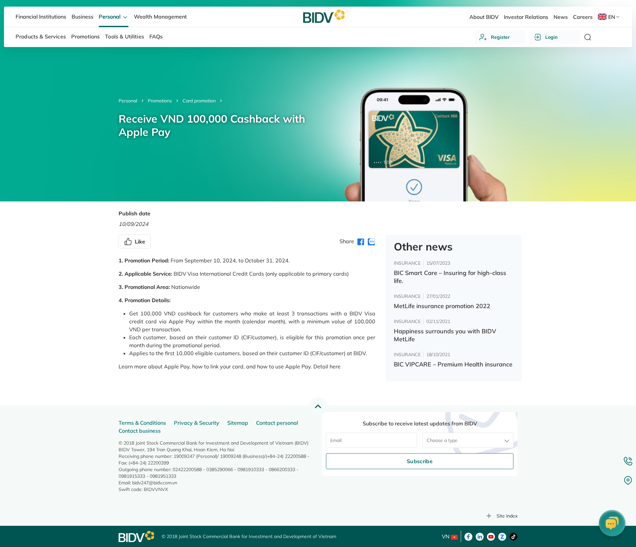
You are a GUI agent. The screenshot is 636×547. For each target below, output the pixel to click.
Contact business (140, 430)
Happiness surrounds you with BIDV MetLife (445, 335)
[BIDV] (137, 536)
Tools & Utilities (124, 36)
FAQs (156, 36)
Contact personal (277, 422)
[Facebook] (468, 536)
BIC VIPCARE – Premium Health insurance (453, 364)
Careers (583, 17)
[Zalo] (502, 536)
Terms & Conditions (142, 422)
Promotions (160, 101)
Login (551, 37)
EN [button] (611, 17)
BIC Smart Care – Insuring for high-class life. (450, 277)
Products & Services (41, 36)
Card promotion (199, 101)
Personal (128, 101)
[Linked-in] (480, 536)
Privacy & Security (196, 422)
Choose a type (442, 440)
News (561, 17)
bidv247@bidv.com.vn (154, 483)
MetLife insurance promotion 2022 (442, 306)
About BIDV (484, 17)
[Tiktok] (513, 536)
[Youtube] (491, 536)
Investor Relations (526, 17)
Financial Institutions (41, 16)
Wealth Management (160, 16)
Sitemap (237, 422)
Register (500, 37)
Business (82, 16)
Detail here (327, 366)
